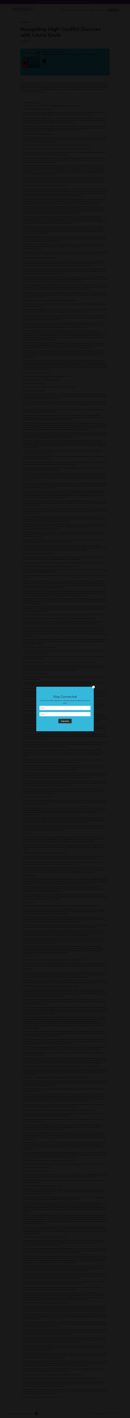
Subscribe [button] (65, 721)
